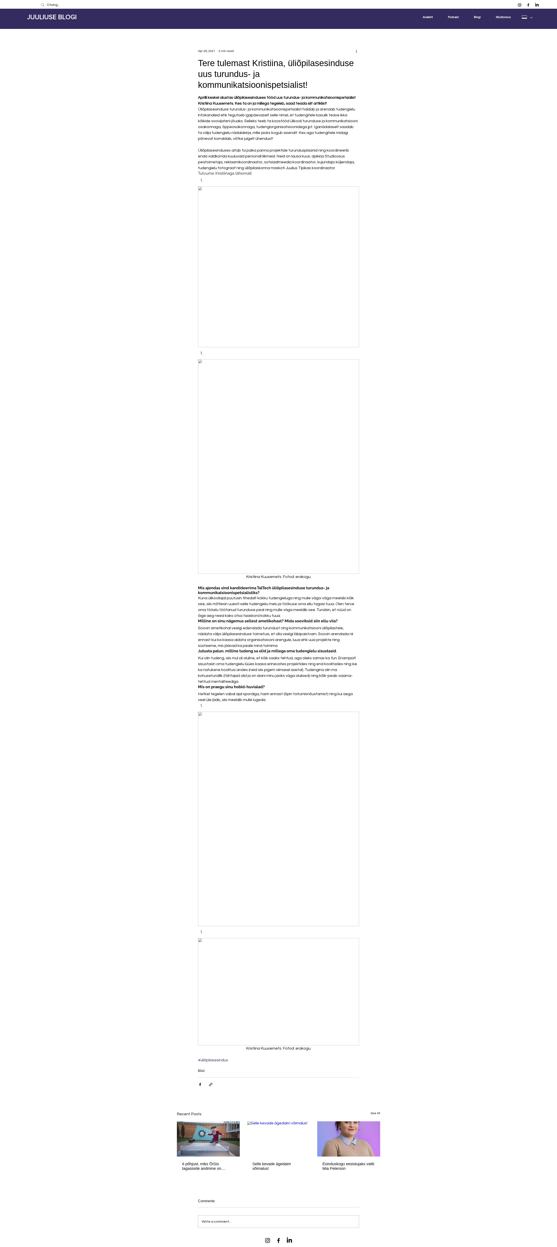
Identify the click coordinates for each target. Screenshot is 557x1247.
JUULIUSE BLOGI (52, 16)
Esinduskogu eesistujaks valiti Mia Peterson (348, 1166)
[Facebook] (528, 5)
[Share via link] (211, 1084)
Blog (201, 1070)
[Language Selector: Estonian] (526, 17)
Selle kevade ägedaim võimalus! (271, 1166)
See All (375, 1113)
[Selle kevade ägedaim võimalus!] (278, 1139)
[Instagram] (519, 5)
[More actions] (356, 51)
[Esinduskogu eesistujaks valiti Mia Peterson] (348, 1139)
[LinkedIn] (537, 5)
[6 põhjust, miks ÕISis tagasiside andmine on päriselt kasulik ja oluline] (208, 1139)
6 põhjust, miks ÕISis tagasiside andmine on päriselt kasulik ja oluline (203, 1166)
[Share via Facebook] (200, 1084)
